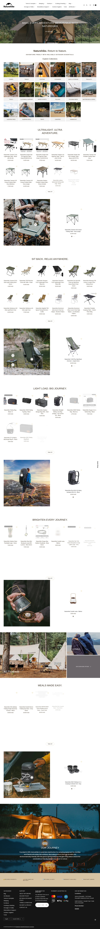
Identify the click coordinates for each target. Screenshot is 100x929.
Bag (70, 3)
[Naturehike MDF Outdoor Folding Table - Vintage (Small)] (74, 171)
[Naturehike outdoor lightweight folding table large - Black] (58, 171)
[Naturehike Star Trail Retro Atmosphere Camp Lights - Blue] (89, 558)
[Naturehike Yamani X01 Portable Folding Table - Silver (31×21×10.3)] (89, 171)
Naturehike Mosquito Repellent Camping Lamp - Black (89, 543)
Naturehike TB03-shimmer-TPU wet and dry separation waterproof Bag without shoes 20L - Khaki (58, 441)
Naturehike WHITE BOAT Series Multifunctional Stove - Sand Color (42, 708)
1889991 (77, 909)
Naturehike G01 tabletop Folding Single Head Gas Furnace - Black (10, 708)
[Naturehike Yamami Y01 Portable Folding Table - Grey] (89, 145)
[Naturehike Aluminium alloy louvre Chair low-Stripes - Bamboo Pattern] (58, 299)
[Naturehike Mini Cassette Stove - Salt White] (74, 697)
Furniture (49, 3)
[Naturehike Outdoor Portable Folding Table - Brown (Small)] (42, 171)
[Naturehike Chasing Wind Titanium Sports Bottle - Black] (73, 724)
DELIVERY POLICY (24, 896)
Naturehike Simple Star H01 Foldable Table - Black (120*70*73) (74, 156)
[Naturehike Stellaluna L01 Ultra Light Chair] (26, 299)
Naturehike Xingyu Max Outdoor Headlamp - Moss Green (42, 543)
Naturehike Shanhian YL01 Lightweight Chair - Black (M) (57, 282)
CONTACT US (23, 907)
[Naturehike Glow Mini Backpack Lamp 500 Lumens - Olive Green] (26, 532)
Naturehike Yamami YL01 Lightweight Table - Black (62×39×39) (10, 156)
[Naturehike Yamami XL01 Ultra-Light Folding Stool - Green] (10, 271)
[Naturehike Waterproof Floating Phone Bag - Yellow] (42, 428)
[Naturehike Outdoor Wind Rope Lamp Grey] (26, 558)
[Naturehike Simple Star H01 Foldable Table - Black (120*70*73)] (74, 145)
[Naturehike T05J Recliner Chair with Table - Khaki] (26, 271)
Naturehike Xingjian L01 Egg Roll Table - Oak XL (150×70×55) (58, 156)
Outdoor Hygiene (57, 7)
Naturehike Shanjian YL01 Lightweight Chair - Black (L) (42, 282)
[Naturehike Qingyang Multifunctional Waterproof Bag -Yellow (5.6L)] (89, 429)
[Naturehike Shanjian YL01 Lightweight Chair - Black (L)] (42, 271)
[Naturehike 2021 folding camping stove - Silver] (10, 723)
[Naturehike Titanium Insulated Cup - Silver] (57, 724)
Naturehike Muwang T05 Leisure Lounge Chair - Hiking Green (89, 282)
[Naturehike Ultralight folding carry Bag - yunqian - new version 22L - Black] (58, 400)
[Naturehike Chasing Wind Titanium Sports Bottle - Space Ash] (89, 724)
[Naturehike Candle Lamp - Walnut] (58, 532)
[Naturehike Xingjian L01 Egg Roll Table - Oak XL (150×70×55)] (58, 145)
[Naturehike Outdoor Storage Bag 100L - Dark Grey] (42, 400)
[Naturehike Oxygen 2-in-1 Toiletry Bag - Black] (89, 400)
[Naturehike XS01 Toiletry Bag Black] (26, 428)
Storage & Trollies (29, 7)
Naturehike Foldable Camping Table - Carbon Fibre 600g (89, 310)
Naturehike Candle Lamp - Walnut (73, 611)
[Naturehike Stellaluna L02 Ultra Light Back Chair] (10, 299)
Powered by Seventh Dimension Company (24, 926)
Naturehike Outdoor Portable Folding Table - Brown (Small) (42, 182)
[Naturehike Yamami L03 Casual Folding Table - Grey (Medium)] (10, 171)
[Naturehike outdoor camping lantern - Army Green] (73, 558)
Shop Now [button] (50, 864)
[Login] (84, 5)
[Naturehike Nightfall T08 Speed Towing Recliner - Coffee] (42, 299)
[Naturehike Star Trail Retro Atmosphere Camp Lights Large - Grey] (74, 532)
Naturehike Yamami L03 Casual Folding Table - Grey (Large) (26, 182)
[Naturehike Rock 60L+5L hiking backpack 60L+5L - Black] (73, 478)
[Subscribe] (47, 905)
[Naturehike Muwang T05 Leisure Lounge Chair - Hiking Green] (89, 271)
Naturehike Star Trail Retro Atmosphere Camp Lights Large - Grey (73, 543)
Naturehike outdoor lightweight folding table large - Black (58, 182)
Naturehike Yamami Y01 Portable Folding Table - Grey (89, 156)
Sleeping (41, 3)
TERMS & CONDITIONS (25, 902)
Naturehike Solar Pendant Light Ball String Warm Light (42, 568)
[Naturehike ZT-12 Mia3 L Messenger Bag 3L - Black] (10, 428)
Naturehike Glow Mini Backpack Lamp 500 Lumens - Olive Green (26, 543)
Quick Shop (97, 464)
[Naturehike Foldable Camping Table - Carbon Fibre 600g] (89, 299)
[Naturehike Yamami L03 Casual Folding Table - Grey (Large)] (26, 171)
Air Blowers (72, 7)
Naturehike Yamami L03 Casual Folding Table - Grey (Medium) (10, 182)
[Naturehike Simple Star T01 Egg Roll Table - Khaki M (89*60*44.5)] (26, 145)
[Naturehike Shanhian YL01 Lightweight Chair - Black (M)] (58, 271)
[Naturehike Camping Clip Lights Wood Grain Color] (57, 558)
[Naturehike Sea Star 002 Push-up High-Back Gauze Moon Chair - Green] (74, 271)
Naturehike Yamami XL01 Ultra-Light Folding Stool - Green (10, 282)
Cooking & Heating (60, 3)
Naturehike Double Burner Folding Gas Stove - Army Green (26, 708)
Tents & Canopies (31, 3)
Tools (65, 7)
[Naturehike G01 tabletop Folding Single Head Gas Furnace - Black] (10, 697)
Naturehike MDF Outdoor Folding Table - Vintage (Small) (73, 182)
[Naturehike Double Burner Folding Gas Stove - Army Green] (26, 697)
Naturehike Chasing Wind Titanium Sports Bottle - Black (73, 733)
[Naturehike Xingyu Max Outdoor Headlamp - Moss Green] (42, 532)
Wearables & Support (43, 7)
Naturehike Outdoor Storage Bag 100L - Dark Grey (42, 411)
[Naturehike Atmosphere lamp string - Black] (10, 558)
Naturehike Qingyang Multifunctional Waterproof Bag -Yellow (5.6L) (89, 439)
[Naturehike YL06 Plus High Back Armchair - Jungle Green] (73, 347)
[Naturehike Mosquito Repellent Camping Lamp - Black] (89, 532)
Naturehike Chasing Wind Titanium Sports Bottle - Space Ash (89, 733)
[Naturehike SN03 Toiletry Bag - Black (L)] (74, 400)
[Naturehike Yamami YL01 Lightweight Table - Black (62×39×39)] (10, 145)
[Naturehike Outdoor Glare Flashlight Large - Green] (10, 532)
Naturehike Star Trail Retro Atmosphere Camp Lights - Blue (89, 568)
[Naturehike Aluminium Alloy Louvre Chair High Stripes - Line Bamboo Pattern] (74, 299)
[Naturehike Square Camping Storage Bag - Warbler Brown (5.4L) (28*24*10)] (73, 428)
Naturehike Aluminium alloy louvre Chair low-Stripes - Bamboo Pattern (57, 310)
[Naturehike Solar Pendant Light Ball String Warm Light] (42, 558)
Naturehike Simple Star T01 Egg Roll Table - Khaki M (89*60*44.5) (26, 156)
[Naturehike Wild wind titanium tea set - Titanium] (42, 724)
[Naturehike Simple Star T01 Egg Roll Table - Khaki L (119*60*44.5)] (42, 145)
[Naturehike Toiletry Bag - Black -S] (10, 400)
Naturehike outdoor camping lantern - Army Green (73, 568)
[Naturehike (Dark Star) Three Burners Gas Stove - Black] (89, 697)
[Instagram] (95, 919)
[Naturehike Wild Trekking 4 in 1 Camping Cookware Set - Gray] (73, 769)
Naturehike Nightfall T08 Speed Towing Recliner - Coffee (42, 310)
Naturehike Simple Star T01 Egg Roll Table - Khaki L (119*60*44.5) (42, 156)
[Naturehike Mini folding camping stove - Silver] (26, 724)
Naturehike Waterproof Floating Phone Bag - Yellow (42, 439)
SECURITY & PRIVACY (25, 905)
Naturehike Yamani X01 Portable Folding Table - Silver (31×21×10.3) (89, 182)
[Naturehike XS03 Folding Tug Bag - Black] (26, 400)
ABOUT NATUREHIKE (25, 893)
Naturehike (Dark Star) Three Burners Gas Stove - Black (89, 708)
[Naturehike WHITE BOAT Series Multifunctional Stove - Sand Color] (42, 697)
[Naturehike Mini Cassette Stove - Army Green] (58, 697)
